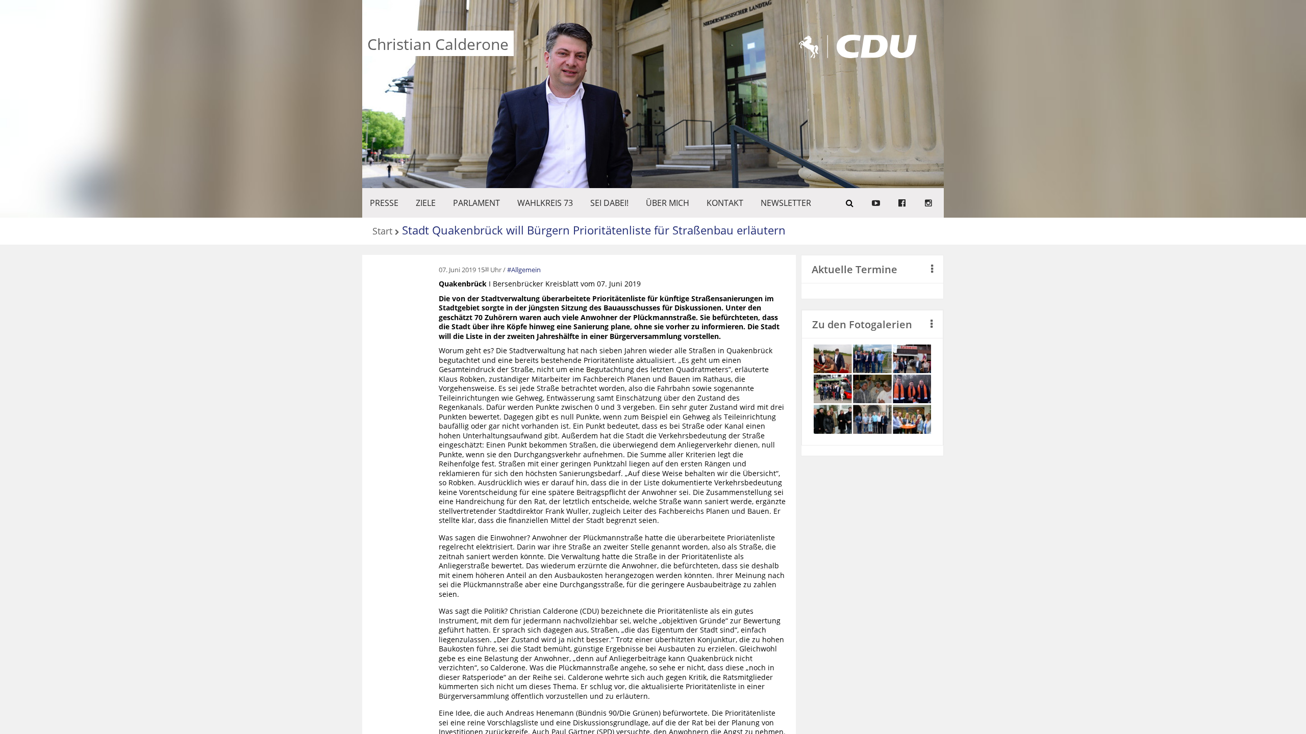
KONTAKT (725, 202)
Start (382, 231)
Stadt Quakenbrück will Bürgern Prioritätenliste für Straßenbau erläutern (594, 230)
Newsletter (786, 202)
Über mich (667, 202)
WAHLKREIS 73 (545, 202)
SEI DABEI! (609, 202)
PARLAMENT (476, 202)
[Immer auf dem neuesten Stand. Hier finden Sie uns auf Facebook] (902, 203)
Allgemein (526, 269)
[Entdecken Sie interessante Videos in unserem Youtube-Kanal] (876, 203)
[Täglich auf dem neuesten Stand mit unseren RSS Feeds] (928, 203)
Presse (384, 202)
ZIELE (426, 202)
